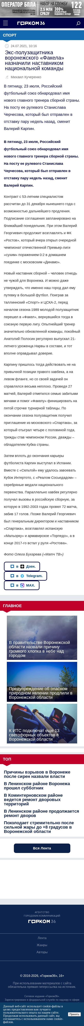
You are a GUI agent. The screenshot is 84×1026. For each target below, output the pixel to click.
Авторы (42, 952)
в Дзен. (26, 566)
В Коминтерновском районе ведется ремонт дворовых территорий (33, 799)
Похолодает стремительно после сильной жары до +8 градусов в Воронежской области (39, 827)
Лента (42, 938)
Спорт (9, 35)
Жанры (42, 945)
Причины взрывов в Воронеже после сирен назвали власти (37, 774)
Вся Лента (42, 848)
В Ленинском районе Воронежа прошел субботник (37, 786)
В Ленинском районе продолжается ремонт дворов (41, 813)
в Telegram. (29, 576)
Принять (74, 1014)
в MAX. (25, 585)
